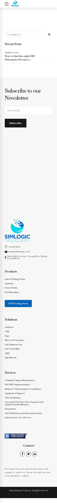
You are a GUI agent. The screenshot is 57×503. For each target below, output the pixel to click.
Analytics (9, 327)
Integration (10, 408)
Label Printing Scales (15, 279)
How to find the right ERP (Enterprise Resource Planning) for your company (21, 59)
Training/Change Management (20, 380)
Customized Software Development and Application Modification (24, 403)
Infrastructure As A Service (18, 417)
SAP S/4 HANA (12, 348)
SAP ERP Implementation (17, 384)
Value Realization (13, 397)
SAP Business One (13, 344)
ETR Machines (12, 292)
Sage (7, 335)
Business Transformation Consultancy (23, 389)
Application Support (15, 393)
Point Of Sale (11, 287)
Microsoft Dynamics (14, 340)
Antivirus (9, 283)
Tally (7, 331)
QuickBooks (11, 357)
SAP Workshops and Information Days (23, 413)
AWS (7, 353)
